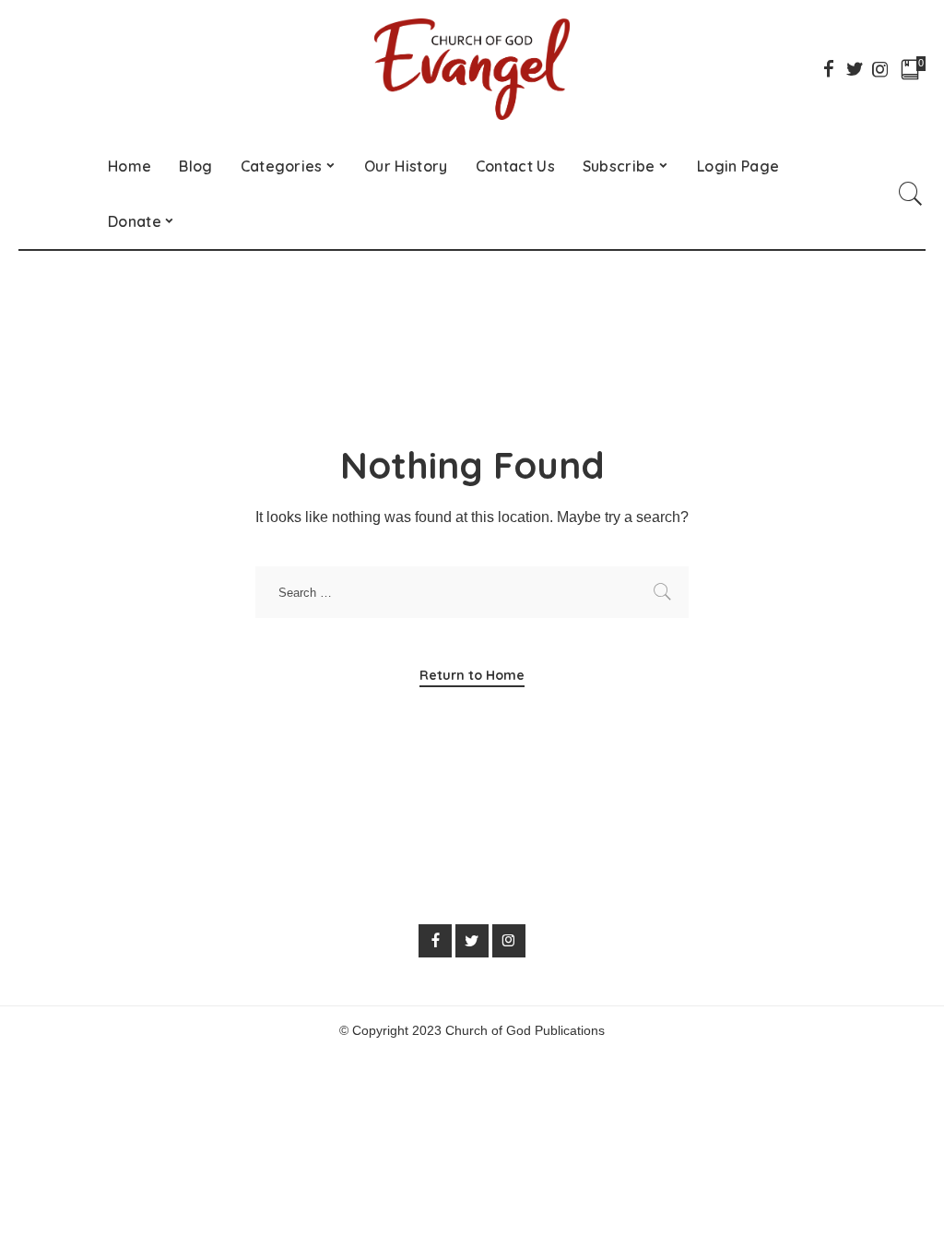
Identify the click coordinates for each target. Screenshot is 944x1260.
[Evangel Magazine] (472, 69)
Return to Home (472, 675)
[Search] (911, 193)
